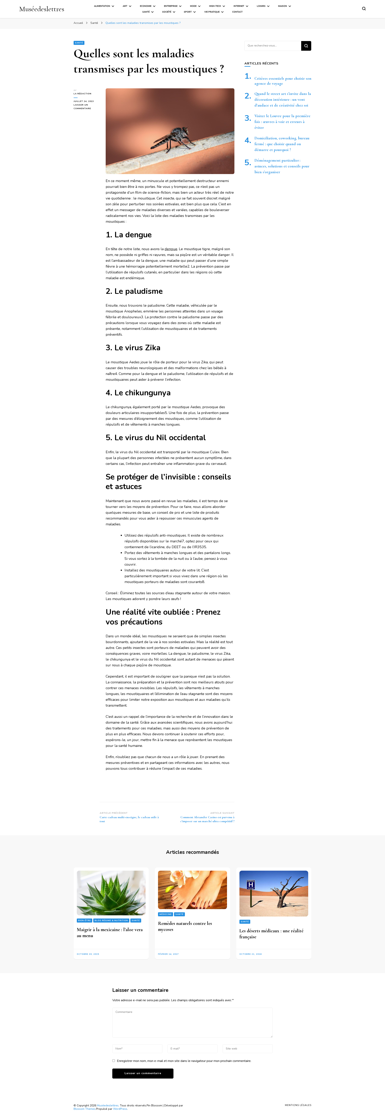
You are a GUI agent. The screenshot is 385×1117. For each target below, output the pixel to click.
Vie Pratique (212, 11)
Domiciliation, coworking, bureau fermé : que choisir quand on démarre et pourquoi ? (281, 144)
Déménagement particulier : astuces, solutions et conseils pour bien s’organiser (281, 166)
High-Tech (215, 6)
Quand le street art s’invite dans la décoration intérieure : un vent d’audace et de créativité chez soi (282, 99)
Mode (193, 6)
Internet (239, 6)
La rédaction (82, 93)
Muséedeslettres (41, 9)
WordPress (120, 1109)
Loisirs (261, 6)
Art (125, 6)
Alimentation (102, 6)
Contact (237, 11)
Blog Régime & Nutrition (111, 920)
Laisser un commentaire (87, 107)
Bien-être (84, 920)
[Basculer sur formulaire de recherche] (364, 8)
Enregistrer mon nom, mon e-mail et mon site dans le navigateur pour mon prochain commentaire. (184, 1061)
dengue (171, 249)
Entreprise (170, 6)
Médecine (165, 914)
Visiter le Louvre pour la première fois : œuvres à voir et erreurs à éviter (282, 122)
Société (166, 11)
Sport (188, 11)
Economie (145, 6)
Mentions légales (298, 1105)
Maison (282, 6)
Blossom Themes (84, 1109)
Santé (146, 11)
